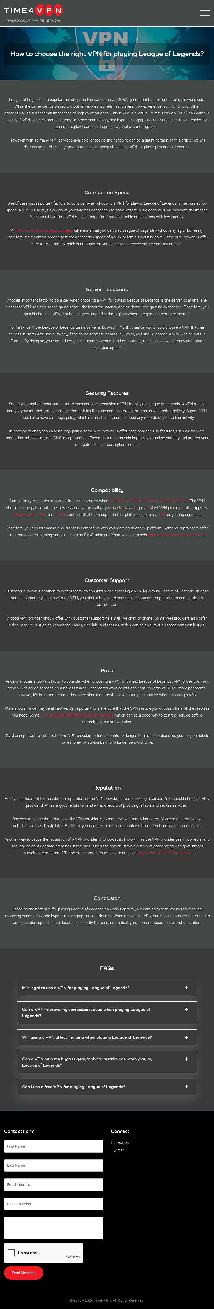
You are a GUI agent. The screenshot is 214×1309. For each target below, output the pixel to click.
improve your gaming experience (175, 534)
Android (60, 514)
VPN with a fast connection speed (43, 230)
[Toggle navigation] (205, 13)
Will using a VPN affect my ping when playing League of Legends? (87, 1037)
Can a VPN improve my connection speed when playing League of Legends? (86, 1012)
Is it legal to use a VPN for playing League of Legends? (75, 987)
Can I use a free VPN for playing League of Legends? (73, 1086)
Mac (34, 514)
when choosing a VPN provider (163, 852)
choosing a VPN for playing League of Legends (149, 500)
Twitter (117, 1150)
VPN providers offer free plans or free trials (77, 715)
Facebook (120, 1142)
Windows (20, 514)
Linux (161, 514)
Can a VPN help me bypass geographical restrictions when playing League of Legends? (87, 1062)
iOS (42, 514)
